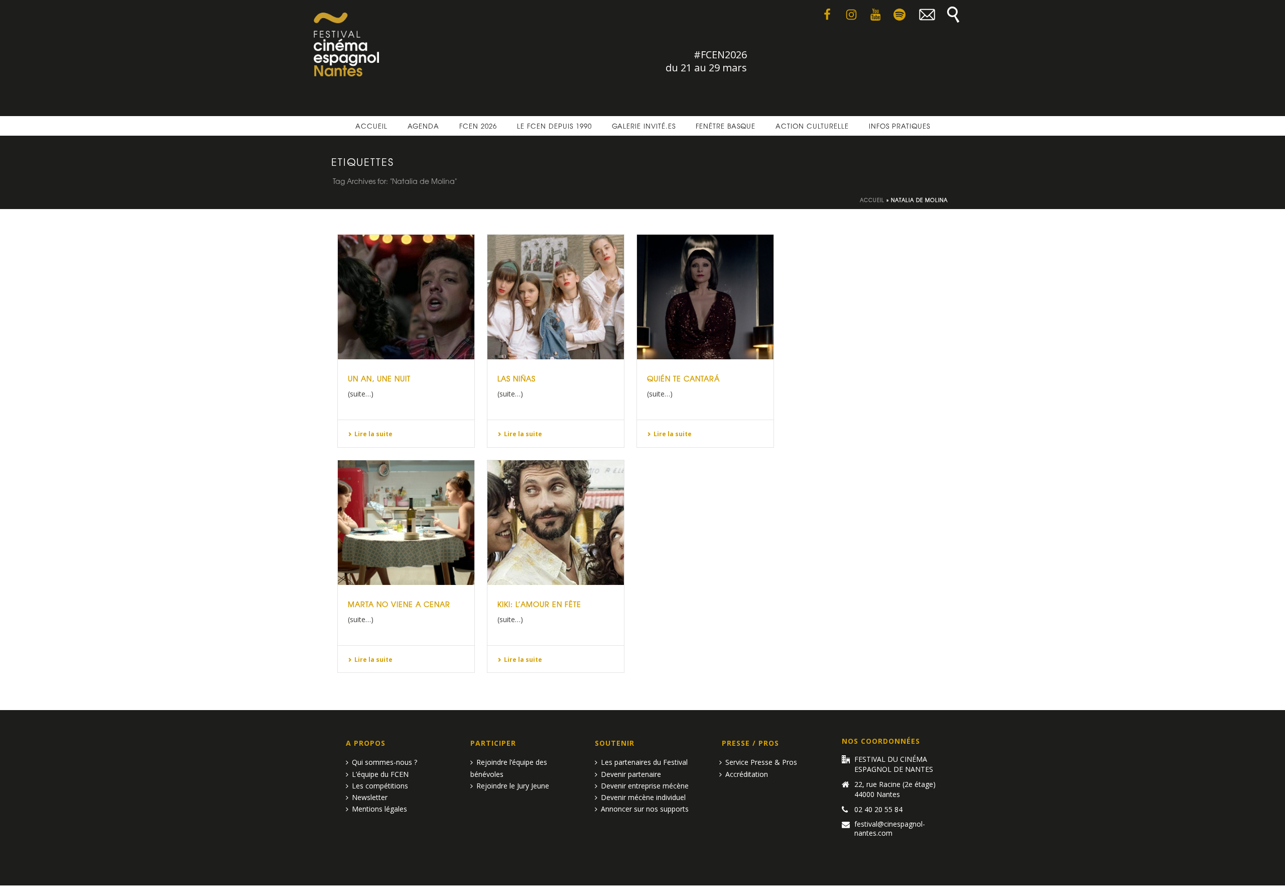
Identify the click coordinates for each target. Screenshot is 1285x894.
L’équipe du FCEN (380, 774)
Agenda (423, 126)
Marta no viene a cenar (399, 604)
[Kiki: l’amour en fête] (555, 522)
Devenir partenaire (631, 774)
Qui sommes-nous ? (384, 762)
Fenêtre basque (725, 126)
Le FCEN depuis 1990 (554, 126)
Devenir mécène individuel (643, 797)
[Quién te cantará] (705, 297)
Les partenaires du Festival (644, 762)
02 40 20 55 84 (878, 809)
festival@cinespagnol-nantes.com (889, 829)
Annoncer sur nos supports (645, 809)
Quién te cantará (683, 378)
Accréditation (746, 774)
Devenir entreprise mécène (645, 785)
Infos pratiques (899, 126)
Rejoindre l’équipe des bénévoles (508, 767)
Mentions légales (379, 809)
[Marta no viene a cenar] (406, 522)
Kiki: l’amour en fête (539, 604)
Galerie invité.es (644, 126)
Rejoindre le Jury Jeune (512, 785)
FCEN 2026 (478, 126)
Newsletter (370, 797)
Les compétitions (380, 785)
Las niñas (516, 378)
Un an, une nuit (379, 378)
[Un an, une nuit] (406, 297)
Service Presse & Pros (761, 762)
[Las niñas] (555, 297)
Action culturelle (812, 126)
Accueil (371, 126)
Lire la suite (373, 434)
